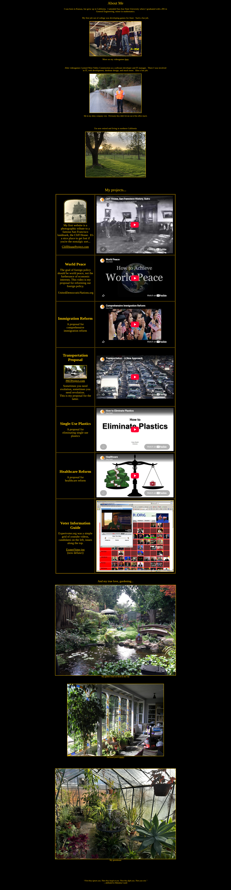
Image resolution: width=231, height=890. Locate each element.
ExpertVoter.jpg (75, 549)
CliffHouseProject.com (75, 246)
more (122, 757)
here (127, 59)
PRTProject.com (75, 380)
